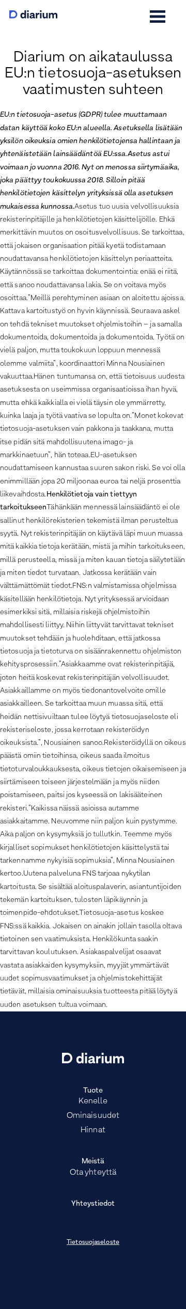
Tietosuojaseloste (93, 1242)
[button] (157, 16)
